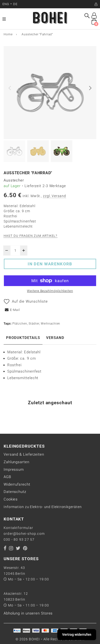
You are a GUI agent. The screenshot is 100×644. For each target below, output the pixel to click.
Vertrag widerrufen (76, 634)
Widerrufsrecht (17, 484)
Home (8, 34)
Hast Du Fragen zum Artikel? (30, 236)
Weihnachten (50, 323)
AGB (7, 477)
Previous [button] (9, 88)
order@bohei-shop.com (24, 534)
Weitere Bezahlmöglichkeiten (50, 291)
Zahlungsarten (16, 462)
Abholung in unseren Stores (28, 613)
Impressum (14, 469)
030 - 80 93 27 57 (19, 539)
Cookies (11, 499)
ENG (5, 4)
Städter (34, 323)
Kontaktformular (18, 528)
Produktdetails (23, 338)
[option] (50, 92)
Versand (55, 338)
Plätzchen (19, 323)
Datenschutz (15, 492)
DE (15, 4)
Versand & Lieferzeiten (24, 454)
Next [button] (90, 88)
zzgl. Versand (54, 196)
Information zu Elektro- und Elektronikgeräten (43, 507)
